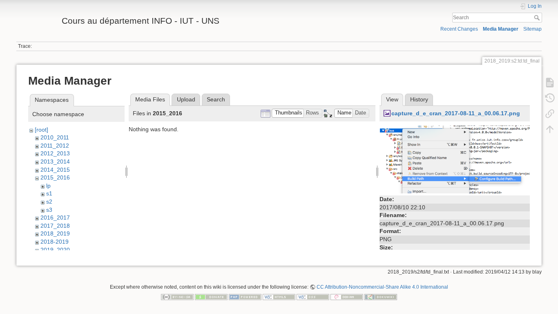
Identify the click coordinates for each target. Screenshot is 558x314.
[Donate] (211, 296)
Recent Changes (459, 29)
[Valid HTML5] (279, 296)
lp (48, 185)
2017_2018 (55, 225)
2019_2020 (55, 250)
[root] (41, 129)
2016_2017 (55, 217)
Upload (186, 99)
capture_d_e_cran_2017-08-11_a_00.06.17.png (455, 113)
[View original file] (454, 159)
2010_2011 (54, 137)
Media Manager (500, 29)
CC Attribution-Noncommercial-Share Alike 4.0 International (382, 287)
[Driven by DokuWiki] (380, 296)
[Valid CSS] (313, 296)
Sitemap (532, 29)
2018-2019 (54, 241)
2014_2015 (55, 169)
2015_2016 (55, 177)
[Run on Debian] (346, 296)
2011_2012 (54, 145)
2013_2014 (55, 161)
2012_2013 (55, 153)
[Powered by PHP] (245, 296)
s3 (49, 209)
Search (538, 17)
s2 (49, 201)
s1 (49, 193)
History (419, 99)
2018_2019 (55, 233)
